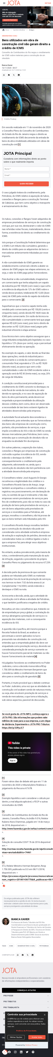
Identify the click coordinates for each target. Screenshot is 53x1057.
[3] (3, 566)
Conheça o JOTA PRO (26, 990)
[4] (36, 656)
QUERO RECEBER (26, 184)
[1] (19, 144)
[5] (39, 676)
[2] (23, 299)
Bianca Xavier (7, 65)
